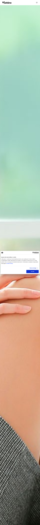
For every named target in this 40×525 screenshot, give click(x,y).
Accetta (32, 271)
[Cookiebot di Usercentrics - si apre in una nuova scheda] (34, 253)
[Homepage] (6, 2)
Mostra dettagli (33, 267)
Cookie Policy (9, 263)
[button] (19, 523)
